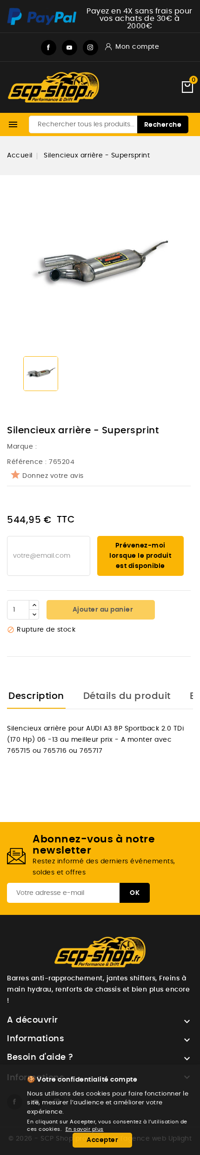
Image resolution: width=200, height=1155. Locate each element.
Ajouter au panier (102, 610)
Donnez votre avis (53, 476)
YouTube (69, 47)
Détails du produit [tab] (127, 696)
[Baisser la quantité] (34, 614)
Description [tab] (36, 696)
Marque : (23, 447)
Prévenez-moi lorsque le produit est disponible (140, 555)
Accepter (102, 1140)
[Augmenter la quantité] (34, 605)
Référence (25, 462)
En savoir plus (85, 1129)
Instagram (90, 47)
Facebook (48, 47)
